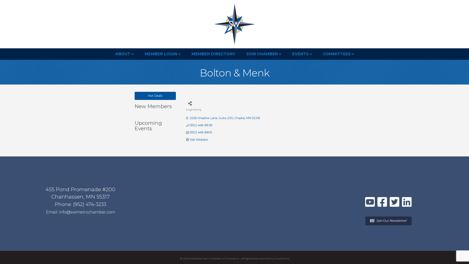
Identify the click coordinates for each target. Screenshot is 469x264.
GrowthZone (281, 258)
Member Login (161, 54)
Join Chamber (262, 54)
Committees (337, 54)
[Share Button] (190, 103)
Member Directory (213, 54)
